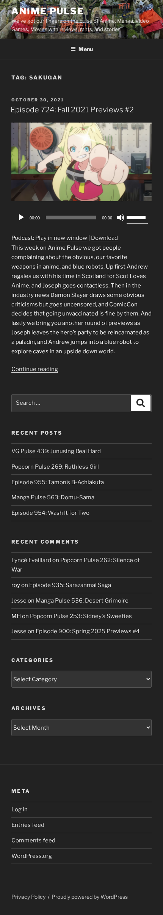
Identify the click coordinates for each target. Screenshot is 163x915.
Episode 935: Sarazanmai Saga (70, 585)
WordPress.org (31, 856)
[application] (81, 217)
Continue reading (34, 369)
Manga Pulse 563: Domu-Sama (52, 497)
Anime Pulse (47, 11)
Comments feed (33, 840)
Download (104, 238)
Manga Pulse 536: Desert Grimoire (82, 600)
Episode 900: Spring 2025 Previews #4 (88, 631)
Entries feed (27, 825)
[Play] (21, 217)
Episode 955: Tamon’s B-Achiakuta (57, 482)
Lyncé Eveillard (31, 560)
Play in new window (61, 238)
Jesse (19, 600)
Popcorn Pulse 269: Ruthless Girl (55, 466)
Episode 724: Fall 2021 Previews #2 (72, 109)
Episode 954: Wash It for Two (50, 513)
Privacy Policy (28, 896)
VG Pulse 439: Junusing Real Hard (56, 451)
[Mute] (120, 217)
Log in (19, 809)
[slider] (137, 217)
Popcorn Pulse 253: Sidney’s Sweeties (81, 616)
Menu (85, 49)
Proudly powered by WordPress (90, 896)
